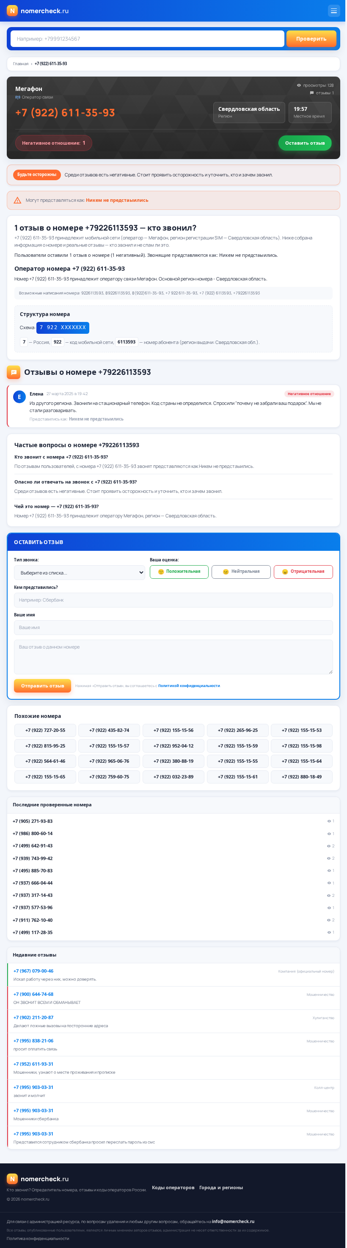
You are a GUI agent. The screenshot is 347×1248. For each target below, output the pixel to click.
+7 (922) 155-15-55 (238, 761)
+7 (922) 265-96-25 (238, 730)
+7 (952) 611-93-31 (33, 1064)
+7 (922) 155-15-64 (302, 761)
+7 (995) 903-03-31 (33, 1087)
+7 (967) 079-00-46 (33, 971)
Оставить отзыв (305, 143)
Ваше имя (24, 615)
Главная (20, 63)
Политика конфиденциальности (38, 1238)
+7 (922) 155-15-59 (238, 745)
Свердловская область (249, 109)
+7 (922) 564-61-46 (45, 761)
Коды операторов (173, 1187)
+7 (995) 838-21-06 (33, 1040)
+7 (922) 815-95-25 (45, 745)
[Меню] (334, 11)
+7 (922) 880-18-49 (302, 776)
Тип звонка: (26, 560)
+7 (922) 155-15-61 (238, 776)
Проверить (311, 38)
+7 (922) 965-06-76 (109, 761)
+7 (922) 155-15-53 (302, 730)
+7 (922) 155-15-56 (173, 730)
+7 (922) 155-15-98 (302, 745)
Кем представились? (36, 587)
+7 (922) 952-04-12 (173, 745)
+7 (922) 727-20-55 (45, 730)
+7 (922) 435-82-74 (109, 730)
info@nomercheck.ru (233, 1221)
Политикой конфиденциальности (189, 685)
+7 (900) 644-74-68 (33, 994)
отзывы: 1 (325, 93)
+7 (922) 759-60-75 (109, 776)
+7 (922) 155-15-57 (109, 745)
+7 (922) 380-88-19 (173, 761)
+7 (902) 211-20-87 (33, 1017)
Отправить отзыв (42, 685)
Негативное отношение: (53, 142)
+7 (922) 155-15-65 (45, 776)
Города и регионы (221, 1187)
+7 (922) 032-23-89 (173, 776)
